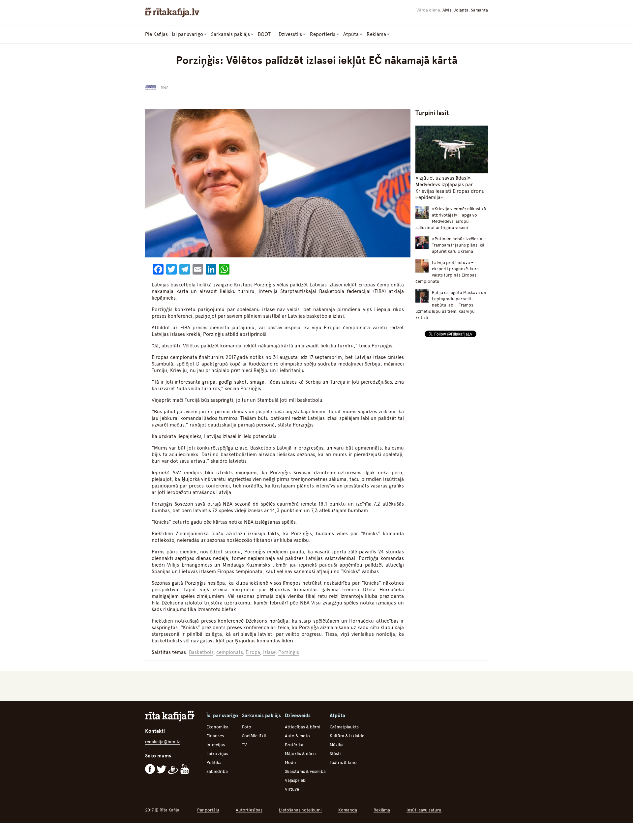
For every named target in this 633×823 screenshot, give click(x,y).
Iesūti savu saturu (424, 810)
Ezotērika (294, 744)
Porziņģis (288, 652)
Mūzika (337, 744)
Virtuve (292, 789)
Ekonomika (217, 726)
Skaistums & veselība (305, 771)
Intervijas (215, 744)
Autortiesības (249, 810)
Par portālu (208, 810)
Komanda (347, 810)
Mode (290, 762)
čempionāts (229, 652)
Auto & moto (297, 735)
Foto (246, 726)
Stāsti (335, 753)
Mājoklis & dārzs (300, 753)
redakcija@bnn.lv (162, 741)
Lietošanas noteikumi (300, 810)
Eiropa (253, 652)
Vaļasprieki (296, 780)
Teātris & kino (343, 762)
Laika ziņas (217, 753)
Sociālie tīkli (254, 735)
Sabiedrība (217, 771)
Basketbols (201, 652)
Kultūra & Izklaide (347, 735)
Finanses (215, 735)
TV (244, 744)
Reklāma (382, 810)
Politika (214, 762)
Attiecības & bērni (302, 726)
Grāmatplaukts (344, 726)
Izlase (269, 652)
